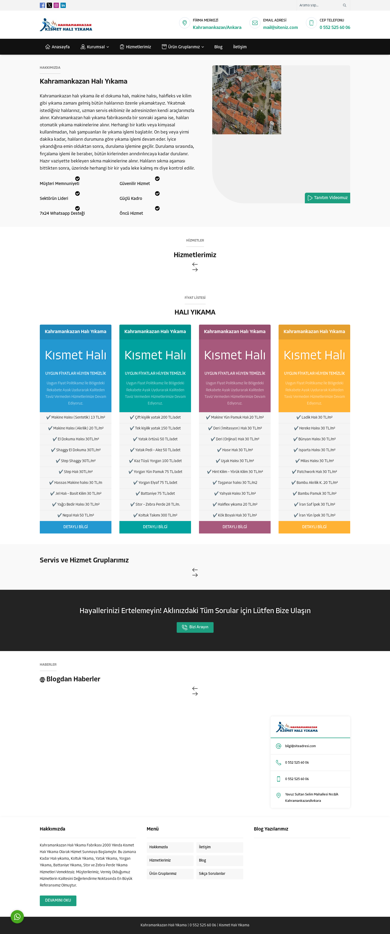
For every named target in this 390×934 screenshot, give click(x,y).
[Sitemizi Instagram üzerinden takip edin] (56, 5)
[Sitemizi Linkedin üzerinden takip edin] (63, 5)
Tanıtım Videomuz (331, 198)
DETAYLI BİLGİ (75, 527)
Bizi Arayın (198, 627)
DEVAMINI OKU (58, 901)
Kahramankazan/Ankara (217, 27)
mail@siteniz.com (280, 27)
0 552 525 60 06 (335, 27)
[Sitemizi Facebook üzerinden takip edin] (42, 5)
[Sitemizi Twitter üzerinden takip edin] (49, 5)
